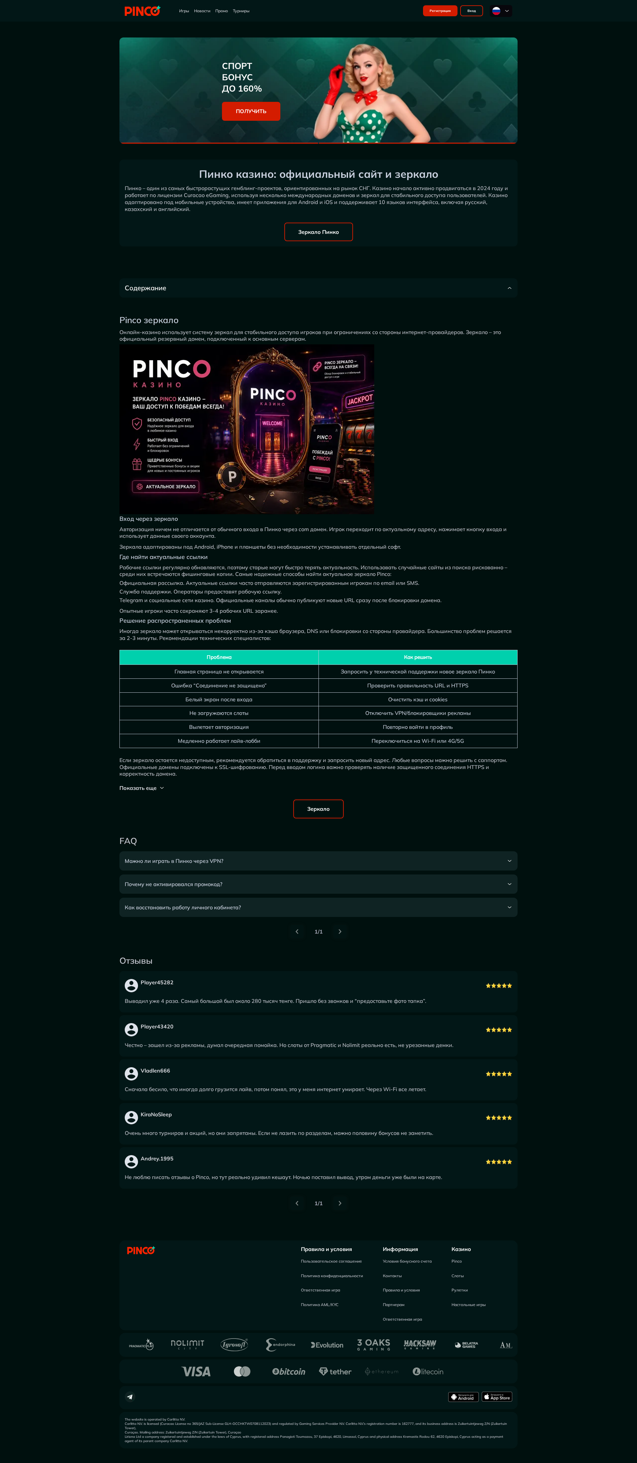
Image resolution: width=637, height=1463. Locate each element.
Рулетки (460, 1290)
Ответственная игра (320, 1290)
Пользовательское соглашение (331, 1261)
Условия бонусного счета (407, 1261)
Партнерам (393, 1304)
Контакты (392, 1275)
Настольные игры (469, 1304)
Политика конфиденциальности (332, 1275)
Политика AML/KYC (319, 1304)
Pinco (457, 1261)
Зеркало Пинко (318, 232)
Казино (461, 1249)
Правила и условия (326, 1249)
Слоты (458, 1275)
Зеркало (318, 808)
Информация (400, 1249)
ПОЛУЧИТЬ (251, 111)
